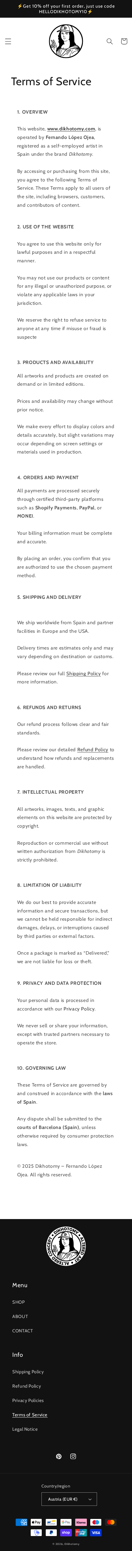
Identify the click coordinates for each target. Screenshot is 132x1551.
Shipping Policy (83, 673)
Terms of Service (30, 1415)
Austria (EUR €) (62, 1499)
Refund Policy (92, 749)
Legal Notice (25, 1429)
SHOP (18, 1302)
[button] (8, 41)
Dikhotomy (72, 1544)
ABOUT (20, 1316)
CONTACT (22, 1331)
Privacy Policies (28, 1400)
